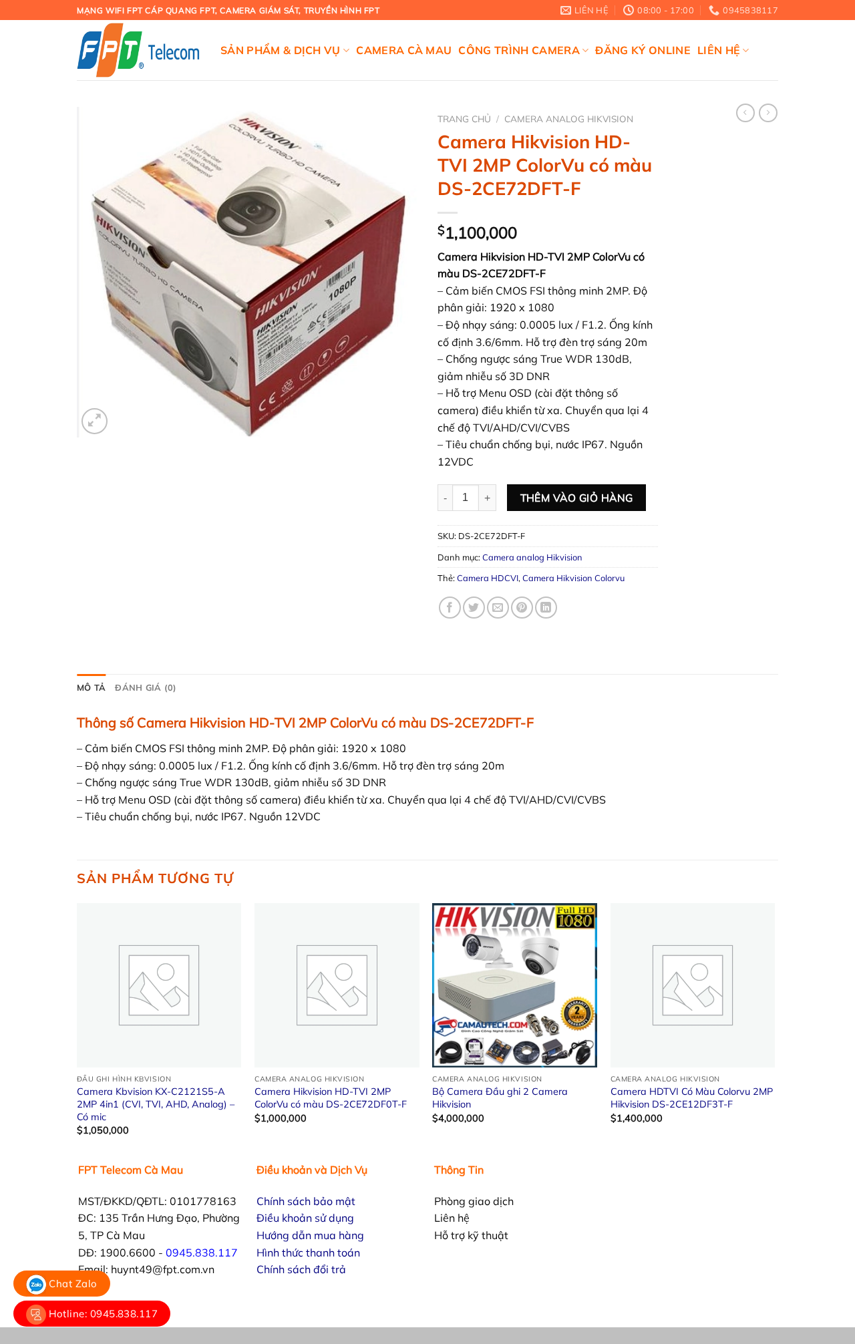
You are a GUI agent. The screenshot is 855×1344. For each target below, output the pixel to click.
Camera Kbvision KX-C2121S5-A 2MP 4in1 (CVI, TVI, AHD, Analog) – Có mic (155, 1103)
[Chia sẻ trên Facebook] (450, 608)
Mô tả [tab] (91, 687)
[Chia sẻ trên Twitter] (474, 608)
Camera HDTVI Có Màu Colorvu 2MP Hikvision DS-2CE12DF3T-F (692, 1097)
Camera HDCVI (487, 577)
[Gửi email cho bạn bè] (498, 608)
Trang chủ (464, 118)
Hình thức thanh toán (308, 1252)
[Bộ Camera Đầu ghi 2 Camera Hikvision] (514, 985)
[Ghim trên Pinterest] (522, 608)
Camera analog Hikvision (568, 118)
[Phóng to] (94, 421)
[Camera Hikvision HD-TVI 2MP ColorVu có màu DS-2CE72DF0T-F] (336, 985)
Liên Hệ (718, 50)
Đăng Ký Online (642, 50)
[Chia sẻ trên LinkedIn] (546, 608)
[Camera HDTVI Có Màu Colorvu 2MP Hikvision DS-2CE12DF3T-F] (693, 985)
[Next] (774, 1031)
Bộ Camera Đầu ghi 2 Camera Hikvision (500, 1097)
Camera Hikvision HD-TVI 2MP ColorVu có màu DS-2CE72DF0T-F (330, 1097)
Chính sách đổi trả (301, 1269)
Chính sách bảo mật (305, 1201)
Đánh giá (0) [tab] (145, 687)
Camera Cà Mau (404, 50)
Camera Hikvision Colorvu (573, 577)
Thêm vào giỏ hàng (576, 497)
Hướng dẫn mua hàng (310, 1235)
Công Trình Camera (518, 50)
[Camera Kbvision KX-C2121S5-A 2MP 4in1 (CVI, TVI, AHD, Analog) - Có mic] (159, 985)
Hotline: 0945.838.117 (102, 1313)
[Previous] (77, 1031)
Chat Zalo (72, 1283)
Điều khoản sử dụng (305, 1217)
